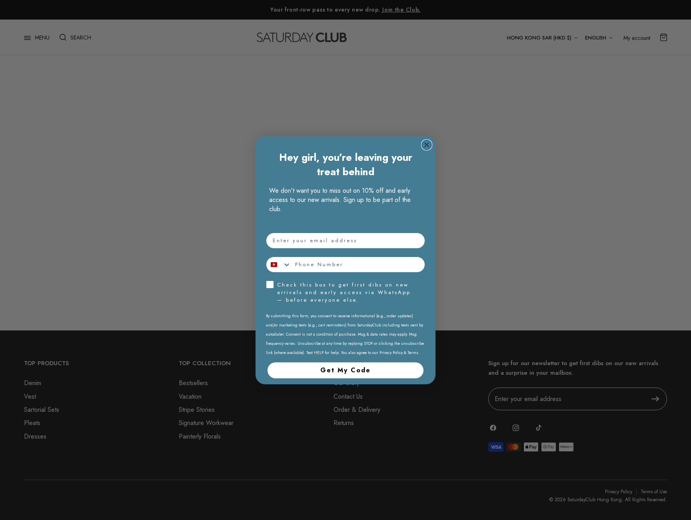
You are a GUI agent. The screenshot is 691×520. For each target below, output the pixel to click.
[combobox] (278, 264)
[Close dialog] (426, 145)
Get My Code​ (345, 370)
